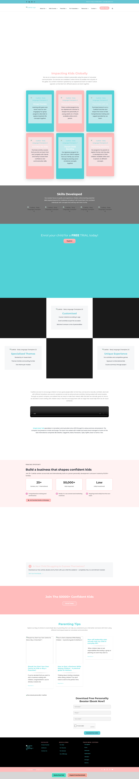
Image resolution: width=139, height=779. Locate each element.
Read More (30, 683)
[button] (112, 8)
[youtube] (112, 767)
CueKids (34, 767)
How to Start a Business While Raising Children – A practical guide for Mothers (69, 666)
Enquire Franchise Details (77, 775)
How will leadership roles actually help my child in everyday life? (97, 639)
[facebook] (102, 767)
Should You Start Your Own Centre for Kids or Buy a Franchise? (38, 666)
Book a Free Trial (59, 775)
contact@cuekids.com (108, 1)
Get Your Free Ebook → (35, 571)
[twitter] (109, 767)
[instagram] (107, 767)
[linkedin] (104, 767)
